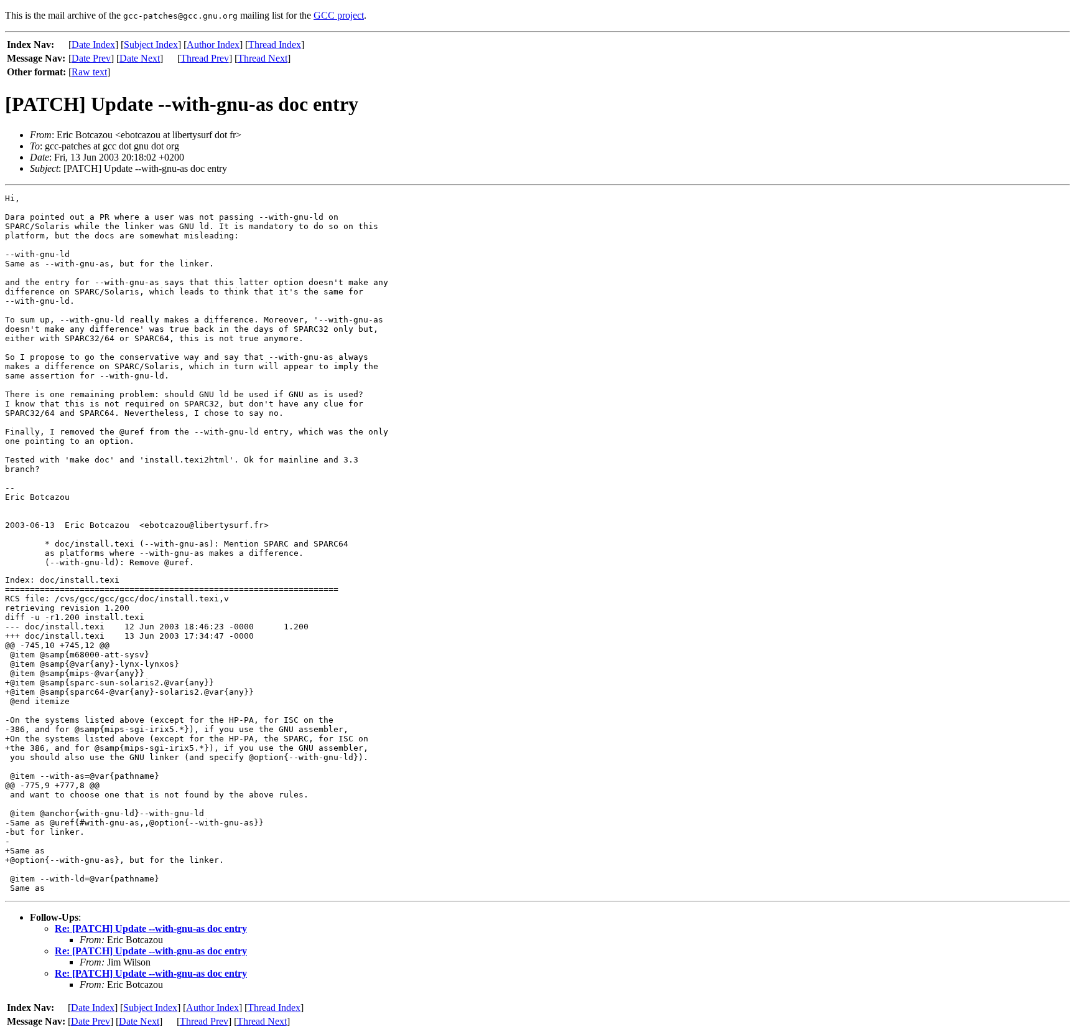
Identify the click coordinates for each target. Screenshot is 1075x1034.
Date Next (139, 58)
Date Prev (91, 58)
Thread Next (262, 58)
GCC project (339, 15)
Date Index (93, 44)
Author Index (213, 44)
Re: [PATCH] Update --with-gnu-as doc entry (151, 928)
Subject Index (151, 44)
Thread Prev (204, 58)
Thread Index (274, 44)
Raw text (89, 72)
